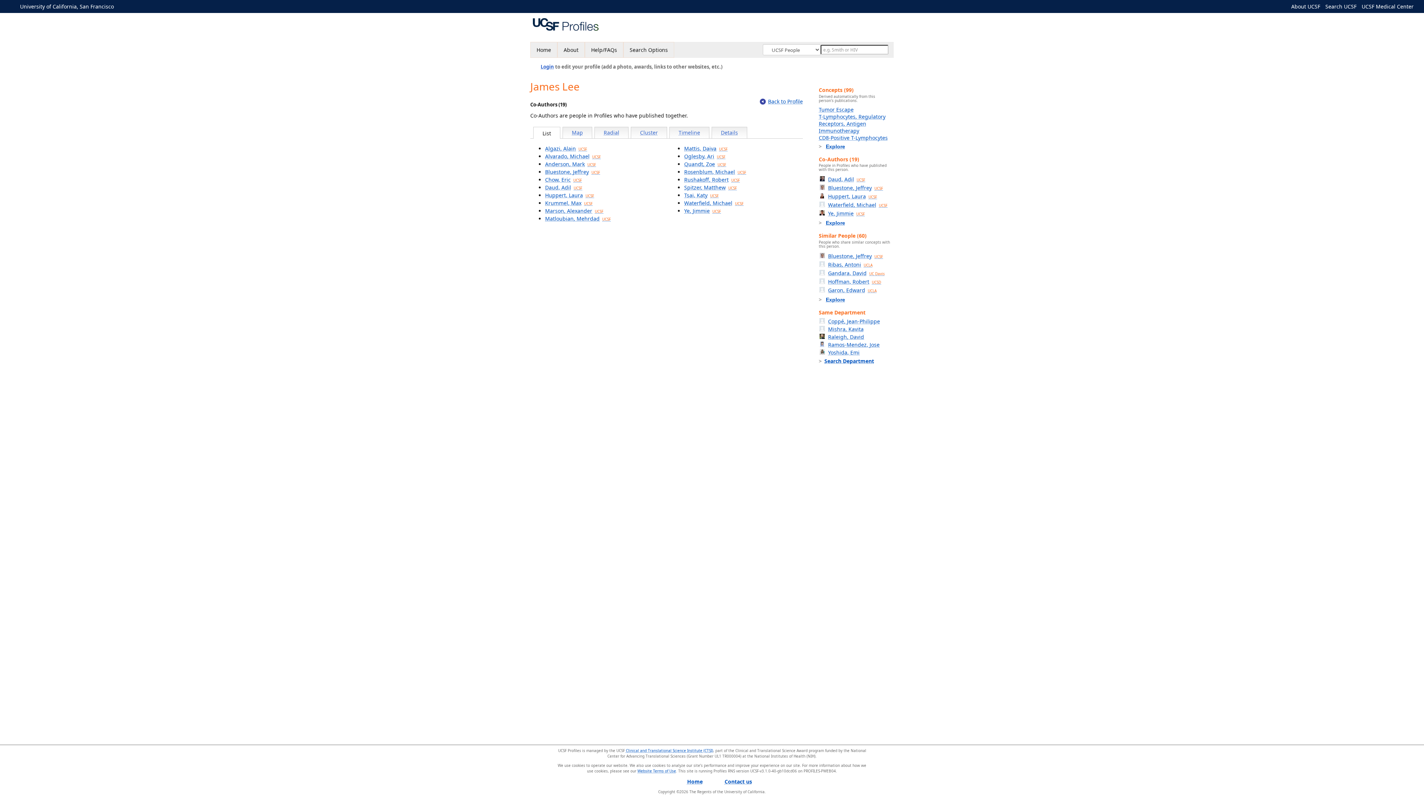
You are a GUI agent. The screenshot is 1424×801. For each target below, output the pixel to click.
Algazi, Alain (566, 148)
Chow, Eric (563, 179)
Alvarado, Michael (573, 156)
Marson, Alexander (574, 210)
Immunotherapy (839, 130)
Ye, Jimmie (702, 210)
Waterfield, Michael (714, 203)
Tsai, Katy (701, 195)
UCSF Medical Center (1388, 6)
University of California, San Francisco (67, 6)
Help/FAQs (604, 49)
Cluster (649, 132)
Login (547, 66)
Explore (835, 146)
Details (729, 132)
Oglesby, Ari (704, 156)
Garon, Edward (852, 290)
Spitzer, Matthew (710, 187)
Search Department (849, 361)
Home (544, 49)
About (571, 49)
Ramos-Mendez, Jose (854, 344)
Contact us (738, 781)
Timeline (689, 132)
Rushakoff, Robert (712, 179)
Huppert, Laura (569, 195)
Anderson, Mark (570, 164)
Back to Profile (785, 101)
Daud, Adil (563, 187)
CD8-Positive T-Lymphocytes (853, 137)
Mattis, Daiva (706, 148)
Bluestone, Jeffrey (572, 171)
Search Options (649, 49)
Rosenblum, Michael (715, 171)
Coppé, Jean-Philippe (854, 321)
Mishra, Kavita (846, 329)
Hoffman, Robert (854, 281)
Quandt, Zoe (705, 164)
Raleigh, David (846, 336)
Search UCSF (1341, 6)
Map (577, 132)
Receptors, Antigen (842, 123)
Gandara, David (856, 273)
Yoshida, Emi (844, 352)
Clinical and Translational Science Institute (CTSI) (669, 750)
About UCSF (1305, 6)
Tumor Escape (836, 109)
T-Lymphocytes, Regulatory (852, 116)
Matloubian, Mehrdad (578, 218)
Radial (611, 132)
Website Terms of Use (656, 771)
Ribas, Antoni (850, 264)
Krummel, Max (569, 203)
